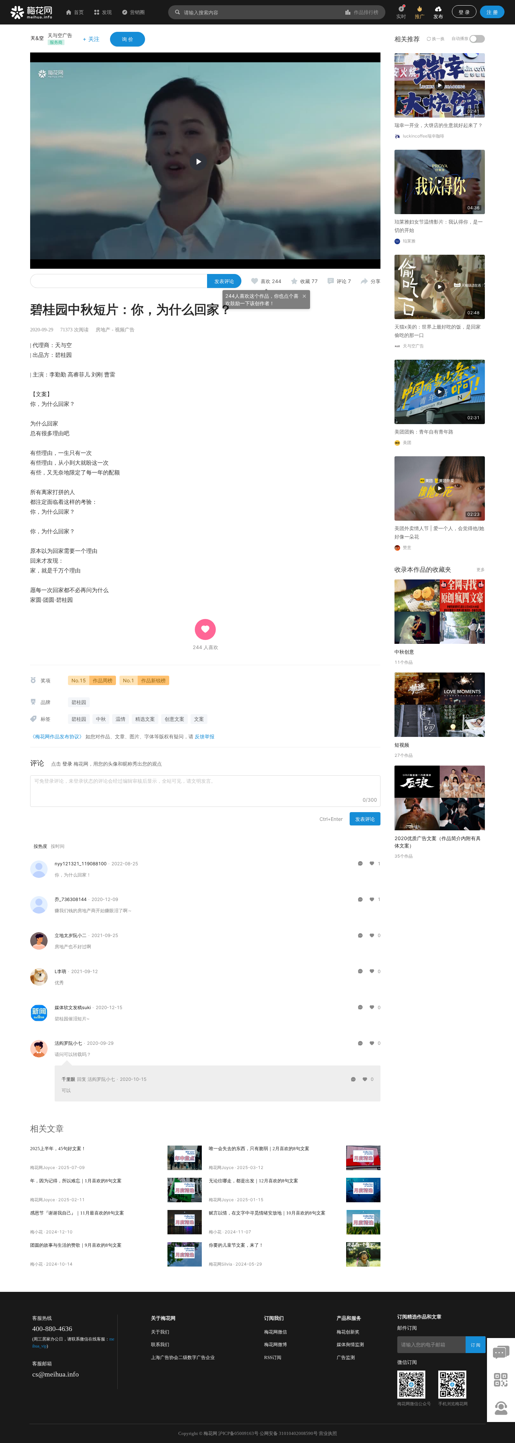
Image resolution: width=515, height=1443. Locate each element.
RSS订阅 (272, 1357)
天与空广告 (60, 35)
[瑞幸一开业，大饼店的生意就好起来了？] (439, 85)
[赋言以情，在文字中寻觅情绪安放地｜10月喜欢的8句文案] (363, 1222)
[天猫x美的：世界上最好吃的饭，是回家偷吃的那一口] (439, 286)
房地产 (103, 329)
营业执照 (328, 1433)
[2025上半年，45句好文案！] (184, 1158)
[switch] (477, 39)
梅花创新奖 (348, 1332)
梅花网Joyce (42, 1167)
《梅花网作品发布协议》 (57, 736)
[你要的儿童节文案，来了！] (363, 1254)
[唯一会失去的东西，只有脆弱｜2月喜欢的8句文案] (363, 1158)
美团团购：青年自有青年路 (423, 432)
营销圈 (137, 12)
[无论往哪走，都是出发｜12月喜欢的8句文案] (363, 1190)
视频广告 (125, 329)
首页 (79, 12)
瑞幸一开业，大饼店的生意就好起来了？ (438, 125)
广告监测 (346, 1357)
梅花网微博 (275, 1344)
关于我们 (160, 1332)
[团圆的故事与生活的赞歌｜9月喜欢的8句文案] (184, 1254)
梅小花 (36, 1231)
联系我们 (160, 1344)
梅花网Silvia (220, 1264)
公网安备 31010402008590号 (289, 1433)
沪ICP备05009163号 (238, 1433)
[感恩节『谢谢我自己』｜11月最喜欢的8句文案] (184, 1222)
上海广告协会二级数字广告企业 (183, 1357)
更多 (480, 569)
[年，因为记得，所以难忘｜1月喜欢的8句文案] (184, 1190)
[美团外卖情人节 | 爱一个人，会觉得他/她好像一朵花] (439, 488)
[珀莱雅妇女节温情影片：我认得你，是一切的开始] (439, 181)
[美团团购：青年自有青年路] (439, 391)
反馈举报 (204, 736)
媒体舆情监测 (350, 1344)
